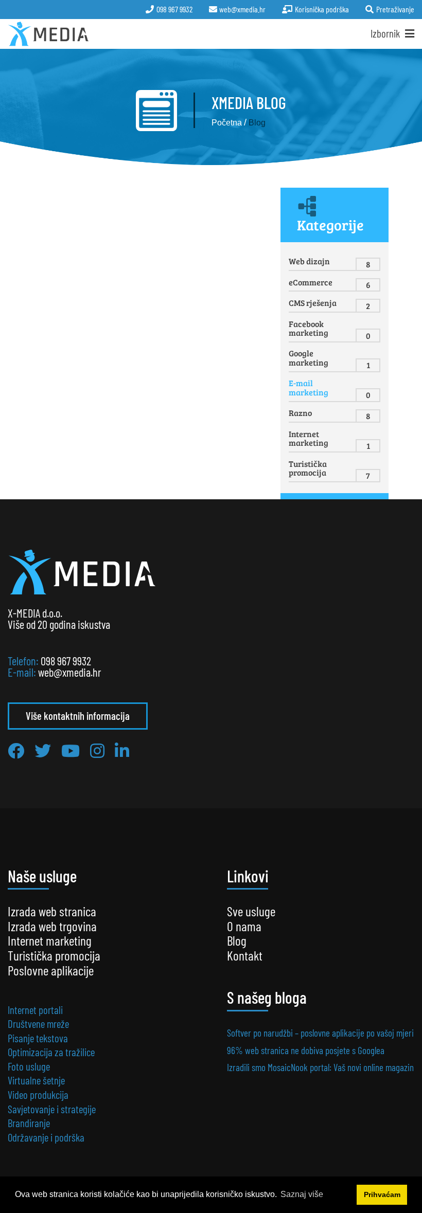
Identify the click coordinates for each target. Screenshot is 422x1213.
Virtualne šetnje (36, 1080)
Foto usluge (29, 1066)
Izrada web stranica (52, 911)
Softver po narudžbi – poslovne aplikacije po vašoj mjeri (320, 1033)
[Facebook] (16, 750)
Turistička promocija (308, 468)
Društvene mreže (38, 1023)
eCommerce (310, 282)
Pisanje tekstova (38, 1037)
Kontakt (244, 955)
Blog (237, 940)
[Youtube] (70, 750)
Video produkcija (38, 1094)
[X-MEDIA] (49, 34)
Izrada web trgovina (52, 926)
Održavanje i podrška (46, 1137)
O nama (244, 926)
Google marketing (308, 358)
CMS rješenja (313, 302)
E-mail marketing (308, 387)
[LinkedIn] (122, 750)
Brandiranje (29, 1122)
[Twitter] (42, 750)
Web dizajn (309, 261)
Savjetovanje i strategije (52, 1108)
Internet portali (35, 1009)
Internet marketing (308, 438)
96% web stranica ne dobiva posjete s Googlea (305, 1050)
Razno (300, 412)
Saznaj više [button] (301, 1194)
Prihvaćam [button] (382, 1194)
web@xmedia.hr (69, 672)
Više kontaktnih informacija (78, 715)
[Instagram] (97, 750)
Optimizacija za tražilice (51, 1051)
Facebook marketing (308, 328)
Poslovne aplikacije (51, 970)
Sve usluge (251, 911)
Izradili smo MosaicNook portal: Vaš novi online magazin (320, 1067)
